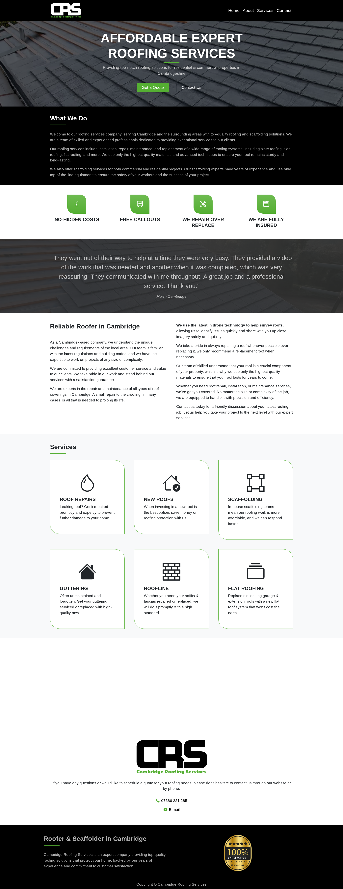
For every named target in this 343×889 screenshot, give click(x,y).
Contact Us (191, 87)
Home (234, 10)
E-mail (174, 809)
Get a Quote (153, 87)
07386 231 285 (174, 801)
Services (265, 10)
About (248, 10)
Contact (284, 10)
